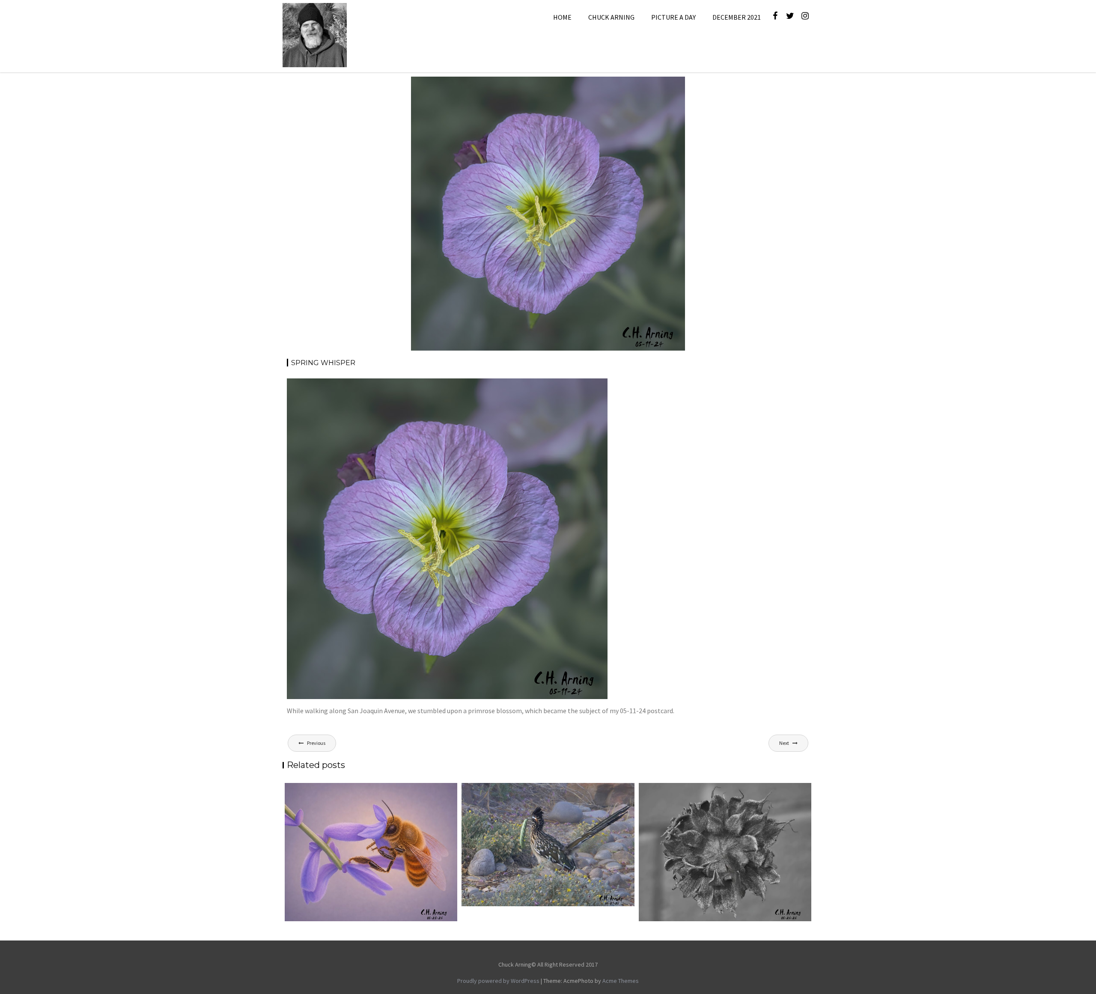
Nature (623, 87)
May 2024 (597, 87)
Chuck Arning (611, 17)
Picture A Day (673, 17)
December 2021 (736, 17)
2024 (574, 87)
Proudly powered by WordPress (498, 981)
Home (562, 17)
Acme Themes (620, 981)
